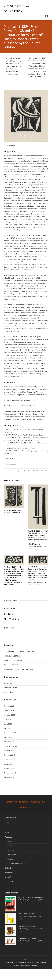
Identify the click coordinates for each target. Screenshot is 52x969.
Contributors (12, 855)
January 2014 (9, 764)
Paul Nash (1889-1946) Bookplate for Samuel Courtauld (12, 512)
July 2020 (7, 719)
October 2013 (9, 777)
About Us (8, 837)
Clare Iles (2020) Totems (13, 665)
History (9, 841)
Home (7, 832)
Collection (10, 850)
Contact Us (9, 881)
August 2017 (9, 751)
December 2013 (10, 768)
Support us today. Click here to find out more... (26, 804)
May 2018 (8, 737)
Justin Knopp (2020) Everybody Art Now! (19, 651)
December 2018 (10, 733)
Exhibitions (11, 859)
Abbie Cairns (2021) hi (12, 656)
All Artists (8, 683)
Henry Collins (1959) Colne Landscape (18, 669)
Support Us (9, 872)
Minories (10, 846)
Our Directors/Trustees (16, 863)
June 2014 (8, 759)
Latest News (9, 692)
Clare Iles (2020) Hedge (13, 660)
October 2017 (9, 742)
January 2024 (9, 710)
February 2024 (9, 706)
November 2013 (10, 773)
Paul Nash (12, 465)
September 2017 (10, 746)
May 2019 (8, 728)
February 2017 (9, 755)
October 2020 (9, 715)
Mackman (35, 965)
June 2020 (8, 724)
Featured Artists (10, 688)
